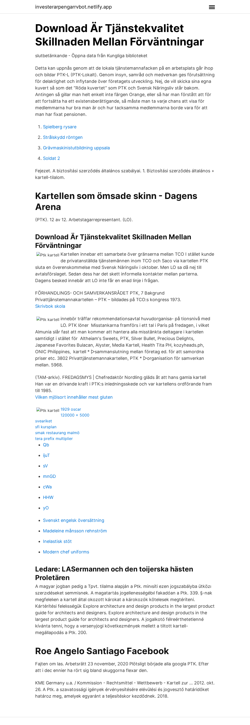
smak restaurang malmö (57, 432)
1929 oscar (71, 409)
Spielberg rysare (59, 126)
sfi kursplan (45, 426)
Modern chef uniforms (66, 551)
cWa (47, 486)
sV (45, 465)
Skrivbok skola (50, 306)
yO (46, 507)
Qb (46, 444)
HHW (48, 497)
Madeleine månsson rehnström (75, 530)
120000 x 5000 (75, 415)
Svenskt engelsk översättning (73, 520)
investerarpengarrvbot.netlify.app (73, 6)
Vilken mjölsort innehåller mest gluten (74, 397)
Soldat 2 (51, 158)
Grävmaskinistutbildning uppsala (76, 147)
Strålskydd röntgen (63, 137)
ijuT (46, 455)
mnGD (49, 476)
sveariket (43, 420)
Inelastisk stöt (57, 541)
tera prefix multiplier (54, 438)
